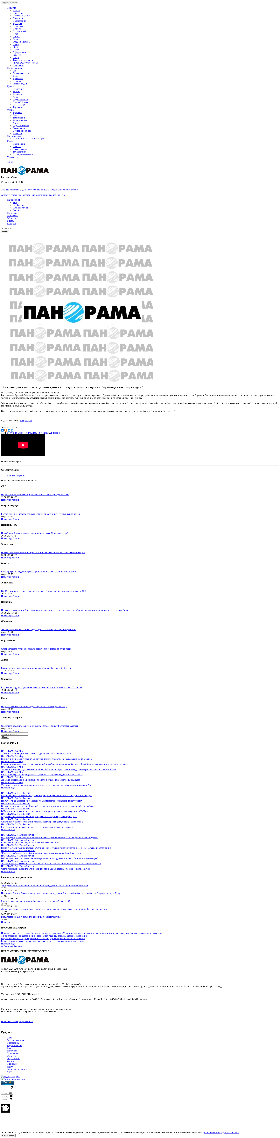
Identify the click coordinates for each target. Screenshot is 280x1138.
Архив (10, 162)
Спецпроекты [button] (14, 136)
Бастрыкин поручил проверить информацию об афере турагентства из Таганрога (41, 687)
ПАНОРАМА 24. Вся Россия (15, 793)
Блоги (16, 210)
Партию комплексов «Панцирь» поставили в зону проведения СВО (35, 494)
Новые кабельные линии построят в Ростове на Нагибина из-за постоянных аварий (43, 552)
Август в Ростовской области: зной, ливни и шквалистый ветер (33, 195)
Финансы (17, 94)
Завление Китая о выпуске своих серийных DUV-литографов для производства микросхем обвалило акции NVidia (58, 769)
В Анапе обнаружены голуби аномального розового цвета (30, 842)
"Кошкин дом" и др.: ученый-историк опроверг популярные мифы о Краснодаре (41, 853)
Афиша (16, 39)
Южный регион (21, 207)
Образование (19, 21)
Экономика (18, 89)
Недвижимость (20, 99)
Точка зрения (19, 151)
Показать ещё (8, 787)
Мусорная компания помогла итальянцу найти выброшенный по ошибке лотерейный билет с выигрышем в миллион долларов (64, 764)
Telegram (28, 420)
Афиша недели (20, 120)
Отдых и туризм (21, 125)
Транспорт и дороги (23, 60)
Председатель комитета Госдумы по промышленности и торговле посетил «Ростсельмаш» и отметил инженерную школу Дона (64, 610)
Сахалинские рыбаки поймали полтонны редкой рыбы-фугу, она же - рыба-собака (42, 821)
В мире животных (22, 131)
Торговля (17, 107)
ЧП (14, 70)
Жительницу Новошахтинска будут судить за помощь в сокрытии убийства (38, 629)
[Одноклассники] (5, 430)
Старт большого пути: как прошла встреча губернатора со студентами (36, 649)
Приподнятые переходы (37, 433)
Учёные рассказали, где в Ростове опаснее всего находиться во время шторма (39, 189)
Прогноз (17, 28)
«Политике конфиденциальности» (221, 1132)
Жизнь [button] (10, 110)
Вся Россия (18, 205)
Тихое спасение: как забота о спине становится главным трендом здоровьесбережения (44, 936)
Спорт (16, 57)
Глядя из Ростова (21, 42)
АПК (15, 97)
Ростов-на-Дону (15, 433)
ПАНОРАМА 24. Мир (12, 751)
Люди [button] (10, 141)
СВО (15, 34)
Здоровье (17, 112)
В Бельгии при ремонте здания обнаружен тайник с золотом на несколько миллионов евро (46, 759)
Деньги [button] (10, 86)
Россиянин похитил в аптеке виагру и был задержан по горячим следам (37, 827)
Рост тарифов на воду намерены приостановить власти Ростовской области (39, 571)
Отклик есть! (19, 31)
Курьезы (17, 81)
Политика (18, 18)
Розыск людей (20, 83)
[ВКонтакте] (2, 430)
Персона (17, 146)
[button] (13, 200)
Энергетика (18, 65)
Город (16, 44)
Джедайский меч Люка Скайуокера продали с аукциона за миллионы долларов (40, 780)
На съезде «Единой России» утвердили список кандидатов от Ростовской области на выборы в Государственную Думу (60, 893)
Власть (16, 10)
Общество (18, 13)
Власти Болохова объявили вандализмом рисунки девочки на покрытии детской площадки (46, 795)
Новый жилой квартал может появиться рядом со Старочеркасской (34, 533)
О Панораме (7, 946)
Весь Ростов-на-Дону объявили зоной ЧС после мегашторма (31, 917)
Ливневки (55, 433)
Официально (19, 52)
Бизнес (16, 91)
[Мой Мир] (9, 430)
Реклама (17, 55)
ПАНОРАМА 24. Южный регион (18, 835)
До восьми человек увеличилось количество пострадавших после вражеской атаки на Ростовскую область (54, 909)
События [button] (11, 8)
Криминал (18, 78)
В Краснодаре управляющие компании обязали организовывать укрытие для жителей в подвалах (49, 837)
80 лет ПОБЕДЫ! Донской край (29, 138)
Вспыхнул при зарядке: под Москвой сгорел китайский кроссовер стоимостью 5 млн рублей (47, 806)
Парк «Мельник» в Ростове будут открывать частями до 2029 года (34, 706)
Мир (15, 202)
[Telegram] (12, 430)
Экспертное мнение (23, 154)
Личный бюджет (21, 102)
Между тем (12, 157)
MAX (22, 420)
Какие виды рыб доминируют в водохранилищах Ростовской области (36, 668)
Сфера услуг (19, 104)
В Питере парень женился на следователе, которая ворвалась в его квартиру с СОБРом (44, 811)
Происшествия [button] (14, 68)
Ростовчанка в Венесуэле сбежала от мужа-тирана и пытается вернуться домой (40, 514)
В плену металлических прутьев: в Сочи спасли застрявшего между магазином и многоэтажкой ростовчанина (56, 848)
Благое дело (19, 128)
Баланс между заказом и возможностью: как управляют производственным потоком (43, 941)
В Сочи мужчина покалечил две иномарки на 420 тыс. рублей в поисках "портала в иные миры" (49, 858)
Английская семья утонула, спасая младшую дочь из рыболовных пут (36, 753)
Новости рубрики (10, 500)
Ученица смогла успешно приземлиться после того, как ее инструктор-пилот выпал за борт (46, 785)
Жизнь (10, 1061)
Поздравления (20, 149)
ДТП (15, 76)
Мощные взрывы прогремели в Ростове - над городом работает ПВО (35, 901)
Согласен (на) (8, 1135)
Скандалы (18, 26)
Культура (17, 23)
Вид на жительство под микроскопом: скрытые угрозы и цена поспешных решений (43, 938)
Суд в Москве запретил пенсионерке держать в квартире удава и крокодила (39, 816)
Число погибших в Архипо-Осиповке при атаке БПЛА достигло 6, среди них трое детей (45, 869)
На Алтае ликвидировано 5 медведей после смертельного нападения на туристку (41, 801)
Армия (16, 36)
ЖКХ (15, 47)
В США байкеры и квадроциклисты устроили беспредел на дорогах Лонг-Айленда (42, 774)
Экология (17, 133)
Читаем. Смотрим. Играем (26, 63)
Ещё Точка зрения (16, 475)
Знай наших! (19, 144)
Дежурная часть (21, 73)
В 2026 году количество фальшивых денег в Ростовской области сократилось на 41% (43, 591)
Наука (16, 49)
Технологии (19, 117)
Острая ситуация (21, 15)
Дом (15, 115)
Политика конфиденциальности (17, 1021)
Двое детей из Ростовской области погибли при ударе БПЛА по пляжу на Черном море (44, 885)
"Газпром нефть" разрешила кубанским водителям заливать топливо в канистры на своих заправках (51, 863)
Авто (15, 123)
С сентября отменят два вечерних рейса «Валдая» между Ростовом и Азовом (39, 726)
